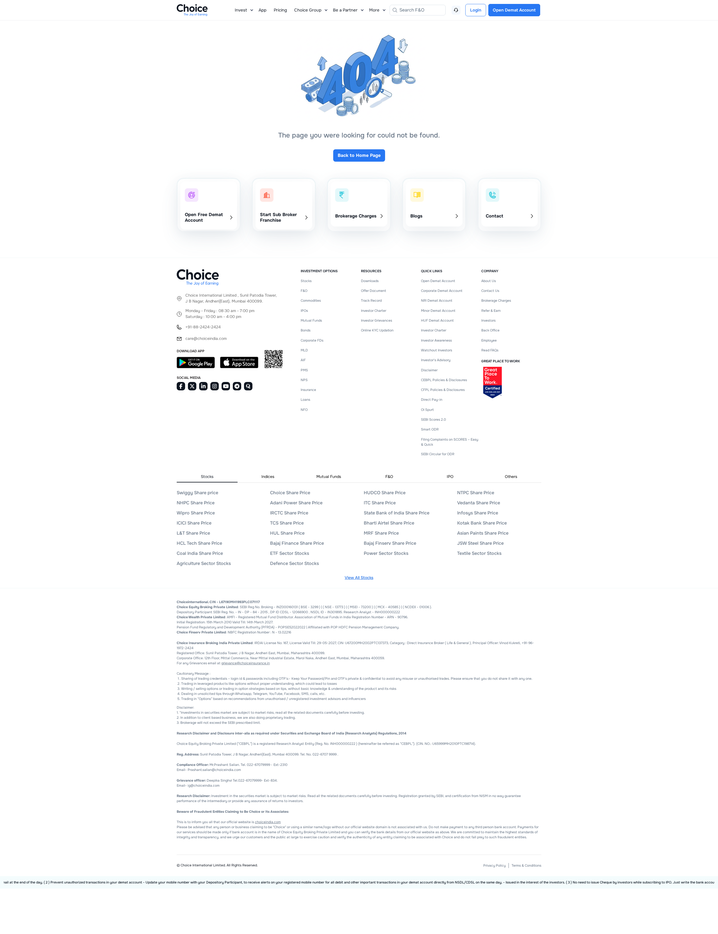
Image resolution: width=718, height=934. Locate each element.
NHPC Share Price (196, 503)
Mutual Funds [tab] (328, 476)
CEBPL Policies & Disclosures (444, 380)
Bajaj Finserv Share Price (390, 543)
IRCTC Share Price (289, 513)
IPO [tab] (450, 476)
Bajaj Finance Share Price (297, 543)
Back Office (490, 330)
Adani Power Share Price (296, 503)
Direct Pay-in (431, 399)
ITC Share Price (380, 503)
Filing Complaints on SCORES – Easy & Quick (449, 442)
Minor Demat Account (438, 310)
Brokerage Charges (496, 300)
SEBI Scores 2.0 (433, 419)
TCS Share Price (287, 523)
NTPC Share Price (475, 493)
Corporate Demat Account (441, 291)
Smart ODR (430, 429)
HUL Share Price (287, 533)
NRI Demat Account (436, 300)
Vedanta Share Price (478, 503)
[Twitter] (192, 386)
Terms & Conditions (526, 865)
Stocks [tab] (207, 476)
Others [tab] (511, 476)
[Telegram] (237, 386)
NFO (304, 410)
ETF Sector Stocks (289, 553)
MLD (304, 350)
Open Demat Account (438, 281)
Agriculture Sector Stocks (204, 563)
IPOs (304, 310)
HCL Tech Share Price (199, 543)
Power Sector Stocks (386, 553)
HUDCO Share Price (385, 493)
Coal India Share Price (200, 553)
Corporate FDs (312, 340)
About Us (488, 281)
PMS (304, 370)
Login (475, 10)
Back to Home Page (359, 155)
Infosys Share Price (477, 513)
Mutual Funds (311, 320)
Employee (489, 340)
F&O (304, 291)
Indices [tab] (267, 476)
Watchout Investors (436, 350)
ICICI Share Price (194, 523)
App (262, 10)
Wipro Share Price (196, 513)
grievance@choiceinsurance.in (245, 663)
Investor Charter (373, 310)
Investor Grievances (376, 320)
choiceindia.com (268, 822)
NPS (304, 380)
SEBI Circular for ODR (437, 454)
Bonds (305, 330)
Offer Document (373, 291)
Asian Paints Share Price (482, 533)
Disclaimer (429, 370)
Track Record (371, 300)
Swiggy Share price (197, 493)
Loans (305, 399)
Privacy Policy (494, 865)
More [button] (374, 10)
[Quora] (248, 386)
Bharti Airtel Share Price (389, 523)
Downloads (370, 281)
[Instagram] (214, 386)
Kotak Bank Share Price (482, 523)
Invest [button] (241, 10)
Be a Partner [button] (345, 10)
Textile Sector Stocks (479, 553)
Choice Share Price (290, 493)
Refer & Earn (491, 310)
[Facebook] (181, 386)
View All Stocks (359, 577)
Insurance (308, 390)
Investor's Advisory (435, 360)
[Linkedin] (203, 386)
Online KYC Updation (377, 330)
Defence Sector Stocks (294, 563)
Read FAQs (489, 350)
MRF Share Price (381, 533)
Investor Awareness (436, 340)
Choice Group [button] (307, 10)
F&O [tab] (389, 476)
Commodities (311, 300)
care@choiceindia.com (206, 338)
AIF (303, 360)
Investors (488, 320)
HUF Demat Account (437, 320)
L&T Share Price (193, 533)
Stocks (306, 281)
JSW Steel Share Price (480, 543)
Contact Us (490, 291)
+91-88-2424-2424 (203, 326)
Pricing (280, 10)
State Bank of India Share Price (396, 513)
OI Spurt (427, 410)
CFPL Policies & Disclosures (443, 390)
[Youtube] (226, 386)
